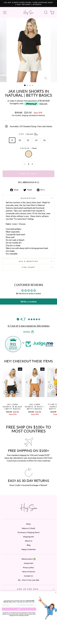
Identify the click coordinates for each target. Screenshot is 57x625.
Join (19, 609)
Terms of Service (28, 571)
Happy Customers (28, 549)
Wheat (29, 154)
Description (28, 198)
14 (36, 140)
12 (28, 140)
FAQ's (28, 524)
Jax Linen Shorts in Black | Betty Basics (12, 406)
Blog (28, 545)
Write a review (29, 301)
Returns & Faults (28, 528)
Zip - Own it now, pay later (28, 580)
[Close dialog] (56, 592)
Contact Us (28, 576)
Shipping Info (28, 537)
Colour (28, 148)
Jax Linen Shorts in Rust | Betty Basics (34, 406)
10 (20, 140)
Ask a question (28, 261)
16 (44, 140)
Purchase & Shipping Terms (29, 532)
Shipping (25, 115)
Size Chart (28, 267)
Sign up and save (27, 589)
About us (28, 541)
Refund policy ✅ (29, 559)
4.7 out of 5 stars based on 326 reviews (29, 325)
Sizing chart (28, 563)
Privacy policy (28, 567)
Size (26, 134)
